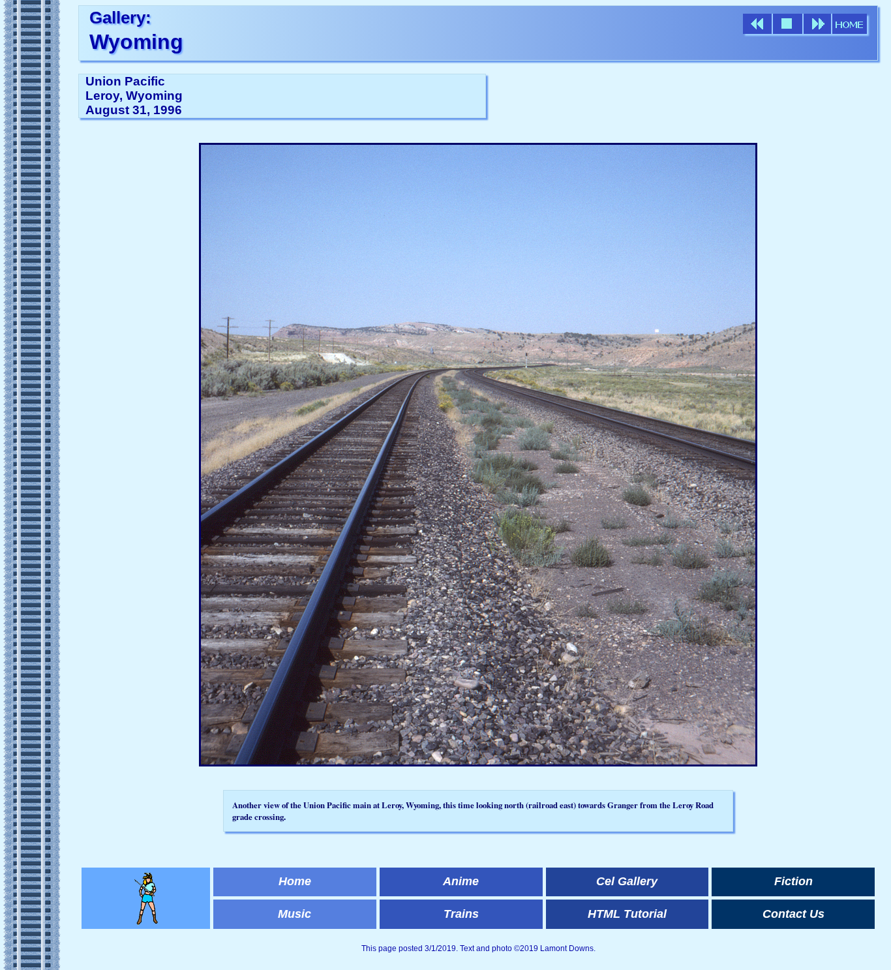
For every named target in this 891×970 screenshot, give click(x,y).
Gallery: (120, 17)
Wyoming (136, 41)
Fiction (793, 881)
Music (294, 913)
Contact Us (793, 913)
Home (295, 881)
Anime (461, 881)
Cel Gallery (626, 881)
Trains (461, 913)
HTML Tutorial (627, 913)
